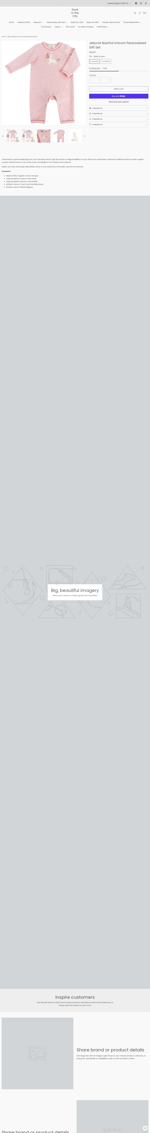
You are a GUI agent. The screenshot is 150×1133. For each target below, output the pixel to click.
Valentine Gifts (23, 22)
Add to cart (119, 89)
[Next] (87, 3)
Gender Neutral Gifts (111, 22)
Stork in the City (75, 13)
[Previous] (62, 3)
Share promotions (75, 3)
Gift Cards (70, 27)
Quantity (92, 75)
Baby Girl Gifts (93, 22)
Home (11, 22)
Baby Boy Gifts (77, 22)
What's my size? (99, 56)
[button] (3, 136)
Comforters (46, 27)
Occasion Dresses (85, 27)
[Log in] (140, 13)
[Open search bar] (135, 13)
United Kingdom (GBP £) (118, 3)
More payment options (119, 101)
